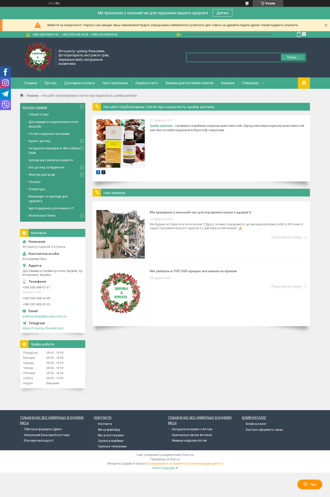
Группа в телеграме (112, 446)
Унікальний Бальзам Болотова (46, 435)
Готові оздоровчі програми (49, 134)
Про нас (50, 83)
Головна (30, 83)
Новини (33, 96)
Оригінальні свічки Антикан (192, 435)
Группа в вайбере (110, 441)
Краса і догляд (39, 141)
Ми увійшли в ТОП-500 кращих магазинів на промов (193, 271)
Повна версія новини (286, 237)
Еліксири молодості (39, 440)
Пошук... (293, 57)
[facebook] (98, 173)
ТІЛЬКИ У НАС (39, 114)
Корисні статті (147, 83)
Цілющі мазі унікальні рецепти (51, 160)
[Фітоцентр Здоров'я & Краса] (38, 57)
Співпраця (250, 83)
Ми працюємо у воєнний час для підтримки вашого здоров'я (200, 212)
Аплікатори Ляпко (42, 215)
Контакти (105, 424)
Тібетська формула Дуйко (43, 429)
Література (37, 189)
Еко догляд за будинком (46, 167)
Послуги (35, 182)
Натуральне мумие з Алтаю (192, 429)
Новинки (228, 83)
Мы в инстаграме (110, 435)
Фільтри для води (42, 174)
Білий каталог (256, 424)
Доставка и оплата (79, 83)
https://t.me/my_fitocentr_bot (42, 328)
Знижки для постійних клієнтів (189, 83)
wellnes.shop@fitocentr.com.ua (44, 316)
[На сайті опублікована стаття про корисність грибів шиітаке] (120, 143)
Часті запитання (115, 83)
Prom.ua (188, 455)
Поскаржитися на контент (166, 463)
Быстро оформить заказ (264, 429)
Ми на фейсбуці (109, 429)
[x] (103, 173)
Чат (313, 484)
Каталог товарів (34, 107)
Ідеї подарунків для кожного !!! (51, 208)
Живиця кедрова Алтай (189, 440)
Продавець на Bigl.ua (165, 459)
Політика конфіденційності (204, 463)
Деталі (222, 13)
